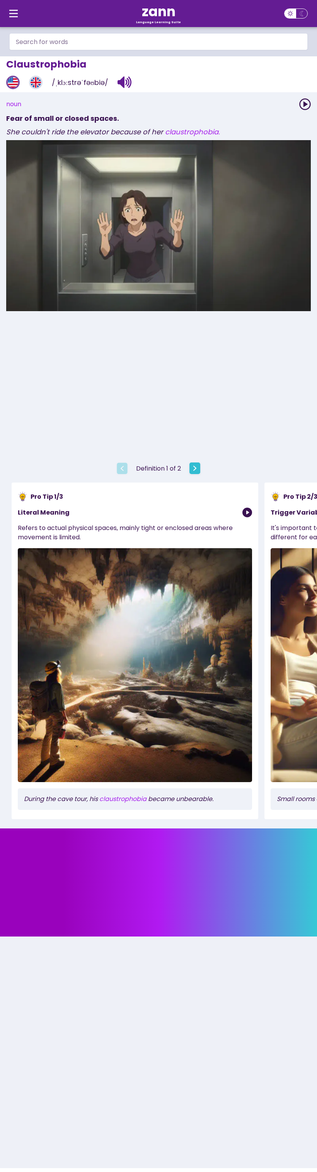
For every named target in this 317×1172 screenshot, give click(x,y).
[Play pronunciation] (305, 104)
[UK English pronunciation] (36, 82)
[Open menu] (13, 13)
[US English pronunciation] (13, 82)
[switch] (296, 13)
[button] (125, 82)
